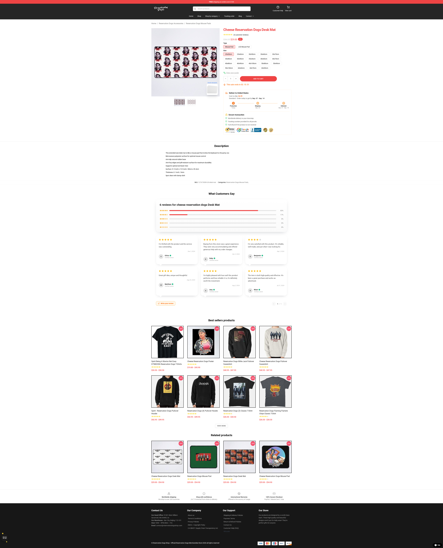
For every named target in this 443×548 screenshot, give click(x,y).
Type (225, 43)
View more (221, 426)
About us (191, 515)
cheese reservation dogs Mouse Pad (274, 476)
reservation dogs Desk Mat (234, 476)
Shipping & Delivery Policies (233, 515)
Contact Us (228, 525)
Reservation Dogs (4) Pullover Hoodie (202, 411)
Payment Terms (229, 518)
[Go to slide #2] (191, 102)
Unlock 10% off (5, 538)
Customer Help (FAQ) (231, 528)
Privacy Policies (193, 522)
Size (224, 50)
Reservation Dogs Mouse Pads (198, 23)
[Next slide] (216, 62)
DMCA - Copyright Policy (196, 525)
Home (153, 23)
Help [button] (438, 545)
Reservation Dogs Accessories (171, 23)
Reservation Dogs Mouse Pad (199, 476)
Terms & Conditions (195, 518)
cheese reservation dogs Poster (200, 361)
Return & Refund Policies (232, 522)
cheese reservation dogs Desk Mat (165, 476)
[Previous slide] (155, 62)
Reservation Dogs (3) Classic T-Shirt (237, 411)
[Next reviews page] (285, 304)
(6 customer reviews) (240, 35)
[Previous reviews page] (274, 304)
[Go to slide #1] (179, 102)
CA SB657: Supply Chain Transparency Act (203, 528)
